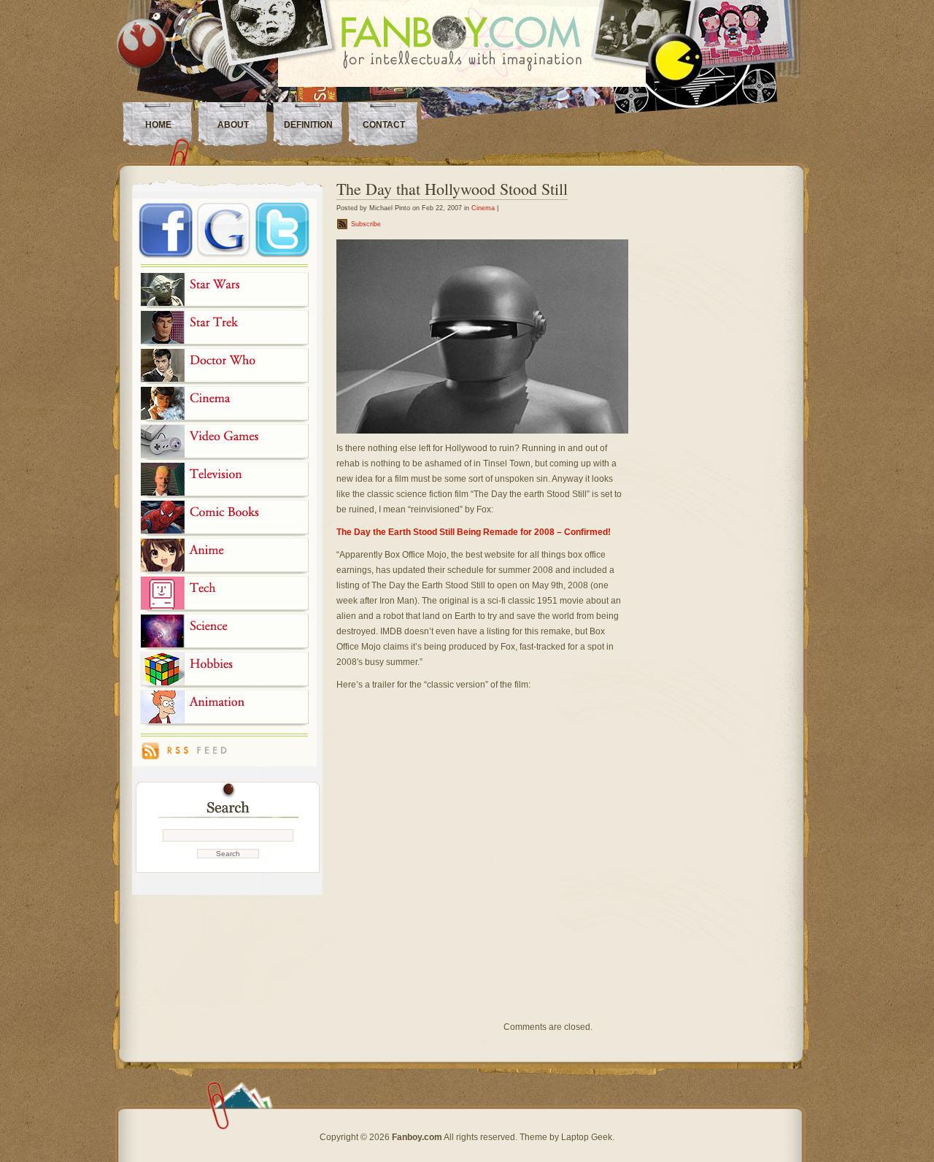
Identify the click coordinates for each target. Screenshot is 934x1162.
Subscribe (366, 224)
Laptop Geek (586, 1137)
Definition (308, 125)
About (233, 125)
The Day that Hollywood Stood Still (452, 188)
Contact (384, 125)
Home (158, 125)
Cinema (483, 208)
